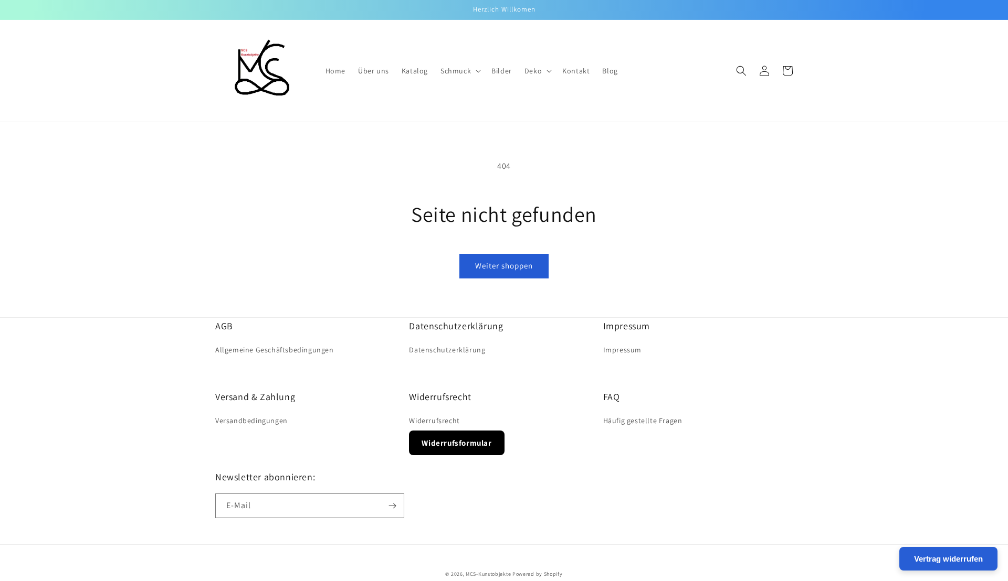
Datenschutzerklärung (447, 349)
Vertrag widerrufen (948, 558)
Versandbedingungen (251, 420)
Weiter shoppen (504, 266)
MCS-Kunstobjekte (488, 574)
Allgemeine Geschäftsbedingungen (274, 349)
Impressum (622, 349)
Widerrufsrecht (434, 420)
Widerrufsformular (456, 443)
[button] (459, 71)
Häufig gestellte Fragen (642, 420)
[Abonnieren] (392, 505)
